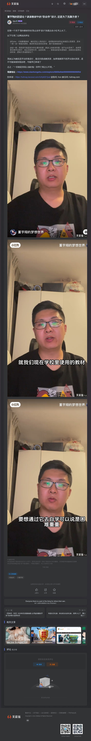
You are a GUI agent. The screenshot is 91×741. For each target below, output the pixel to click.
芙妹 (14, 21)
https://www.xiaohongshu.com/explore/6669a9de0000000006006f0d (49, 71)
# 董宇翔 (20, 577)
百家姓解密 (62, 713)
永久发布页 (45, 713)
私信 (81, 22)
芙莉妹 (8, 11)
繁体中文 (28, 713)
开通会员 (75, 4)
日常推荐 (21, 11)
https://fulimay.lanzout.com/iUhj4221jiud (32, 76)
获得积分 (54, 713)
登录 (40, 664)
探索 (14, 11)
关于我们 (36, 713)
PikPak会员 (72, 713)
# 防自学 (11, 577)
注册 (53, 664)
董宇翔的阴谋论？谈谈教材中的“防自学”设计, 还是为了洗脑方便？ (43, 16)
